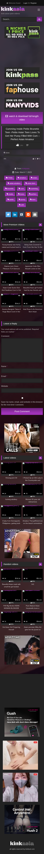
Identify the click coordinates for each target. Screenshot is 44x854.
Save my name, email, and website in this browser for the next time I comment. (22, 403)
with (22, 205)
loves (22, 194)
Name (4, 366)
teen (33, 199)
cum (22, 188)
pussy (23, 199)
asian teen (31, 183)
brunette (10, 188)
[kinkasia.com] (18, 9)
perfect (33, 194)
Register (34, 3)
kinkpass (25, 169)
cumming (34, 188)
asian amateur (15, 183)
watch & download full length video (23, 118)
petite (12, 199)
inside (11, 194)
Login (25, 3)
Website (4, 386)
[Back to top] (36, 847)
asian (35, 178)
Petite (10, 178)
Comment (5, 336)
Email (4, 376)
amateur (23, 178)
